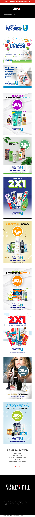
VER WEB (17, 466)
